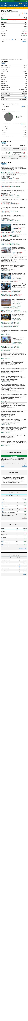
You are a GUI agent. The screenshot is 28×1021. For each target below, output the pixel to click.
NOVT (13, 310)
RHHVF (14, 252)
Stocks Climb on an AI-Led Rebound (18, 337)
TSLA (3, 235)
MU (2, 292)
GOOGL (14, 229)
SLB (2, 307)
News (14, 5)
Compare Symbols (22, 548)
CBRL (3, 234)
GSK (12, 172)
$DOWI (13, 294)
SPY (2, 311)
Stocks (2, 5)
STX (12, 346)
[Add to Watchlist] (24, 13)
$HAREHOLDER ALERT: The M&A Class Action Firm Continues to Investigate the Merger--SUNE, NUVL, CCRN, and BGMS (13, 217)
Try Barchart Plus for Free (19, 7)
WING (3, 232)
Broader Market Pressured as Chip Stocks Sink (18, 300)
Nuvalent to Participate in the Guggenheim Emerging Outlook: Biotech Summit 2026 (13, 435)
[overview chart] (14, 50)
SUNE (13, 222)
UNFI (3, 295)
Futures (5, 5)
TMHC (3, 186)
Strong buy (14, 456)
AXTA (12, 197)
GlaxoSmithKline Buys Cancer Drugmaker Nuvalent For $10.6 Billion (14, 331)
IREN (20, 234)
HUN (3, 178)
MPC (13, 304)
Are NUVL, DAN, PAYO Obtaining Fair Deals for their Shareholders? (13, 208)
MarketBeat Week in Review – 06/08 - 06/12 (19, 225)
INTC (3, 236)
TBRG (12, 243)
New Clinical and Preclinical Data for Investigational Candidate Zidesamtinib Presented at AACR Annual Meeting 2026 (13, 405)
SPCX (12, 235)
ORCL (3, 327)
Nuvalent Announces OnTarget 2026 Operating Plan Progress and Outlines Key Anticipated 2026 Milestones (14, 442)
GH (2, 392)
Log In (20, 3)
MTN (13, 306)
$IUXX (12, 295)
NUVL (3, 172)
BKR (20, 311)
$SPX (3, 291)
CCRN (3, 220)
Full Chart (24, 41)
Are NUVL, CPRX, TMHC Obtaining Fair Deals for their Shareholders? (13, 183)
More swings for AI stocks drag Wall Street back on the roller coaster (19, 285)
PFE (11, 255)
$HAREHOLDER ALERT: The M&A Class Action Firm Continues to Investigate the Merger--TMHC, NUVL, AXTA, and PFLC (13, 192)
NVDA (14, 228)
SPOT (12, 232)
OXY (11, 307)
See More (3, 63)
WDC (3, 347)
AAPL (13, 231)
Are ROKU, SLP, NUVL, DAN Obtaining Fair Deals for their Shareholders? (14, 200)
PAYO (3, 180)
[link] (26, 13)
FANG (3, 309)
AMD (12, 292)
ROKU (11, 178)
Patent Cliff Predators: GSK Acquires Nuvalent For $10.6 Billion (18, 248)
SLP (2, 205)
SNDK (14, 343)
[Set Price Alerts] (22, 13)
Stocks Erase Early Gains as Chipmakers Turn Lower (18, 315)
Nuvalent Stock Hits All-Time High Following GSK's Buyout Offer (18, 275)
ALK (13, 303)
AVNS (3, 244)
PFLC (12, 195)
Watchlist (10, 5)
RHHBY (14, 279)
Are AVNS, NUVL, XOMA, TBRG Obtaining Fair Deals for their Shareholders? (13, 240)
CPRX (3, 187)
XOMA (3, 243)
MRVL (3, 297)
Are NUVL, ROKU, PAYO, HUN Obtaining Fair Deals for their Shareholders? (13, 175)
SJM (12, 291)
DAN (3, 203)
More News (3, 164)
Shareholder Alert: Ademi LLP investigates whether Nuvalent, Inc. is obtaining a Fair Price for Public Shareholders (13, 267)
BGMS (12, 220)
